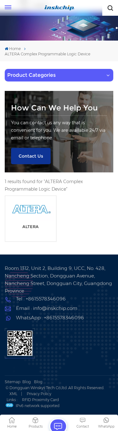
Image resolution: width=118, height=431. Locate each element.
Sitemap (12, 381)
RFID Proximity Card (40, 399)
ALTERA (30, 226)
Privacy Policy (39, 393)
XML (13, 393)
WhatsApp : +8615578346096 (50, 318)
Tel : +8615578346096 (41, 299)
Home (15, 48)
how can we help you (54, 107)
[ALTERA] (30, 210)
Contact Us (31, 156)
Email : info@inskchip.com (46, 308)
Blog (26, 381)
